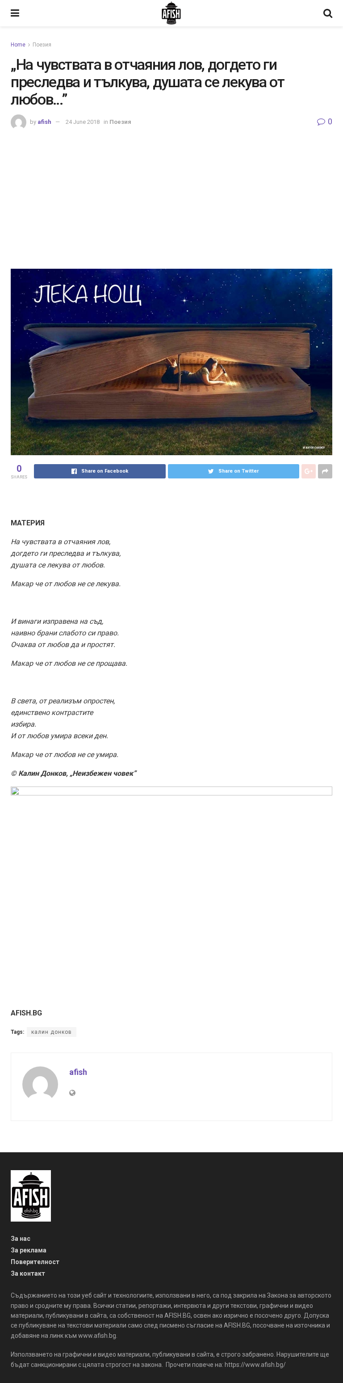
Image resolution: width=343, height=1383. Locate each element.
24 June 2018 (83, 121)
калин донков (51, 1032)
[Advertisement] (171, 197)
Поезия (42, 45)
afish (44, 121)
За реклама (28, 1250)
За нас (20, 1238)
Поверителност (35, 1261)
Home (18, 45)
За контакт (28, 1273)
